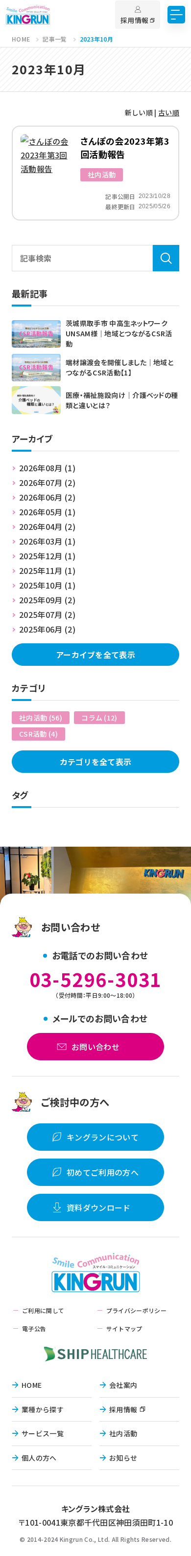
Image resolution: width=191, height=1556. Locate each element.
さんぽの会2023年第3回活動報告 (124, 147)
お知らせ (123, 1458)
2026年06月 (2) (47, 497)
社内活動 (102, 174)
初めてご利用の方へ (103, 1172)
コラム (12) (99, 718)
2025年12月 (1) (47, 556)
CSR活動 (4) (38, 734)
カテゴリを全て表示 (96, 761)
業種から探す (43, 1409)
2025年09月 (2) (47, 600)
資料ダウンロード (99, 1207)
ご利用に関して (43, 1310)
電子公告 (34, 1328)
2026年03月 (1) (47, 541)
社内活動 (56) (40, 718)
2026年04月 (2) (47, 526)
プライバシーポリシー (136, 1310)
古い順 (168, 112)
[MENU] (176, 14)
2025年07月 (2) (47, 614)
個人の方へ (39, 1458)
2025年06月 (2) (47, 629)
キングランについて (103, 1137)
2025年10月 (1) (47, 585)
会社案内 (123, 1385)
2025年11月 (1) (47, 570)
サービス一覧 (43, 1433)
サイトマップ (124, 1328)
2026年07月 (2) (47, 482)
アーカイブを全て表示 (95, 654)
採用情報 (123, 1409)
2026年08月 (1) (47, 468)
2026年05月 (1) (47, 512)
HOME (32, 1385)
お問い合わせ (95, 1046)
